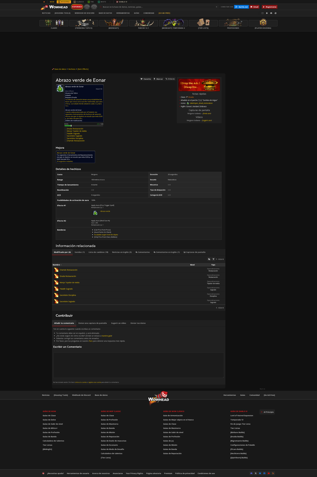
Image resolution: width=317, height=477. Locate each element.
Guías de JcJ (168, 441)
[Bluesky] (260, 473)
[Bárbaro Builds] (237, 432)
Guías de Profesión (51, 432)
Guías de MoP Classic (111, 411)
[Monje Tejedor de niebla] (56, 282)
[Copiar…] (209, 259)
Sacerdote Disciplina (75, 138)
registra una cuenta (94, 382)
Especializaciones (213, 269)
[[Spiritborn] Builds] (239, 457)
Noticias (46, 13)
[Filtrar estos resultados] (213, 259)
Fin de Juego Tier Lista (240, 424)
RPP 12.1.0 (87, 6)
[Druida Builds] (236, 436)
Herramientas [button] (123, 13)
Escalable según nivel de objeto (106, 234)
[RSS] (273, 473)
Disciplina (213, 296)
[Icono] (60, 88)
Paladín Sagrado (73, 133)
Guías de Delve (49, 420)
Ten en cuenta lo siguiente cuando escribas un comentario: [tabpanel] (89, 355)
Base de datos (105, 13)
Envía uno (207, 113)
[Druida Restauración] (56, 276)
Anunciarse (118, 473)
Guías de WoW (49, 411)
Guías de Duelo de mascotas (113, 441)
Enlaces (171, 79)
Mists (103, 2)
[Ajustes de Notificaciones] (267, 13)
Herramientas (230, 395)
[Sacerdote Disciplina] (56, 295)
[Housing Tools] (61, 395)
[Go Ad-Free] (164, 13)
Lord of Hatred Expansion (241, 415)
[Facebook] (264, 473)
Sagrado (213, 290)
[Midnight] (47, 449)
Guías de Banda (49, 436)
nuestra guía (107, 336)
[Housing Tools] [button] (62, 13)
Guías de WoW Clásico (173, 411)
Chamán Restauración (76, 140)
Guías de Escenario (109, 445)
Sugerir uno (206, 120)
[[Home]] (55, 7)
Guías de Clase (49, 415)
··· (110, 2)
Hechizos (72, 69)
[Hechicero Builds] (238, 453)
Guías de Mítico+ (50, 428)
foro (90, 341)
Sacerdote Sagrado (74, 136)
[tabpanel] (138, 283)
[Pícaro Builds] (236, 449)
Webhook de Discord (84, 13)
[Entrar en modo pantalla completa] (262, 13)
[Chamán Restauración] (56, 269)
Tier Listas (47, 445)
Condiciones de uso (206, 473)
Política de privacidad (185, 473)
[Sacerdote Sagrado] (56, 301)
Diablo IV (123, 2)
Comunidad (149, 13)
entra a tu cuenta (81, 382)
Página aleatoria (153, 473)
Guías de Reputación (110, 436)
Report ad (262, 389)
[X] (256, 473)
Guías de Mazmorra (109, 424)
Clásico (80, 2)
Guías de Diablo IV (238, 411)
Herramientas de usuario (78, 473)
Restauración (213, 271)
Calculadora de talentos (53, 441)
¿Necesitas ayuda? (55, 473)
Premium (168, 473)
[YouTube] (269, 473)
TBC (92, 2)
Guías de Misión (108, 432)
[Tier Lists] (106, 457)
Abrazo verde (105, 211)
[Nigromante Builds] (239, 441)
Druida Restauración (75, 128)
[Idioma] (275, 13)
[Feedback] (271, 13)
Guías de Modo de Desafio (112, 449)
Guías (136, 13)
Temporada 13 (236, 420)
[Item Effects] (83, 69)
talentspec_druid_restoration (201, 103)
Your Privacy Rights (134, 473)
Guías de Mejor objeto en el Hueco (178, 420)
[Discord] (251, 473)
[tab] (62, 252)
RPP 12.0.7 (94, 6)
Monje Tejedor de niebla (77, 131)
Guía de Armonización (173, 415)
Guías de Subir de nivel (53, 424)
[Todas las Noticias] (44, 1)
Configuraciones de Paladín (242, 445)
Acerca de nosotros (101, 473)
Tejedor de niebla (213, 283)
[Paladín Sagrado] (56, 288)
